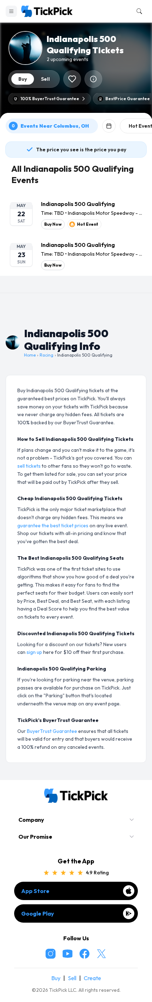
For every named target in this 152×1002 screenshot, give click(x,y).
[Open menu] (11, 11)
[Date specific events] (109, 126)
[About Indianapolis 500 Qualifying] (93, 79)
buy (22, 79)
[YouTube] (67, 953)
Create (92, 978)
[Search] (138, 11)
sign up (34, 652)
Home (30, 355)
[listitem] (76, 214)
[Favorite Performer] (72, 79)
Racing (46, 355)
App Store (35, 890)
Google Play (37, 913)
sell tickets (29, 466)
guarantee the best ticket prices (52, 525)
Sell (72, 978)
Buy (55, 978)
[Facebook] (84, 953)
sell (45, 79)
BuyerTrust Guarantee (52, 731)
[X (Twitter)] (101, 953)
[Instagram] (50, 953)
